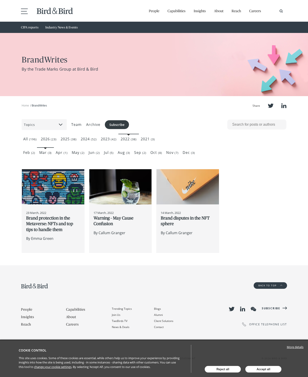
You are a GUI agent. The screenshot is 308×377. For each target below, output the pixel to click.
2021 (148, 138)
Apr (62, 152)
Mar (45, 152)
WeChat (253, 309)
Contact (159, 327)
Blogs (157, 309)
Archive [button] (93, 124)
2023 (109, 138)
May (78, 152)
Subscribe (116, 125)
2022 (129, 138)
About (218, 11)
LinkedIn (283, 105)
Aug (124, 152)
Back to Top (268, 285)
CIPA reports (30, 27)
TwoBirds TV (119, 321)
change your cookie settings (52, 367)
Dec (189, 152)
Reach (236, 11)
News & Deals (120, 327)
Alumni (158, 315)
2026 (49, 138)
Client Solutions (163, 321)
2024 (89, 138)
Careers (255, 11)
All (30, 138)
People (154, 11)
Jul (109, 152)
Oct (156, 152)
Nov (172, 152)
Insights (200, 11)
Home (25, 105)
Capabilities (177, 11)
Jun (94, 152)
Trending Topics (122, 309)
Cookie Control (32, 350)
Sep (140, 152)
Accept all (263, 369)
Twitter (271, 106)
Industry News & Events (61, 27)
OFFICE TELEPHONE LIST (268, 324)
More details (295, 347)
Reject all (222, 369)
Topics (29, 125)
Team (76, 124)
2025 (69, 138)
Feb (29, 152)
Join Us (116, 315)
